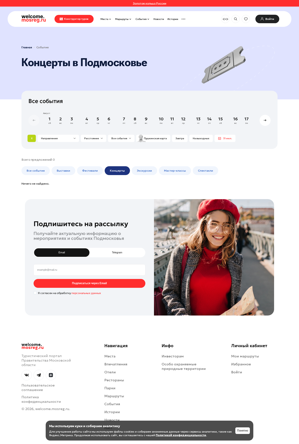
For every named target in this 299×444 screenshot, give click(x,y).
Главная (26, 47)
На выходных (201, 138)
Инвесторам (173, 356)
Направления (49, 138)
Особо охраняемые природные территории (184, 366)
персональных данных (86, 293)
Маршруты (122, 19)
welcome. (32, 346)
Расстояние (91, 138)
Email (61, 252)
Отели (110, 372)
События (141, 19)
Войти (236, 372)
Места (104, 19)
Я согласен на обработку (69, 293)
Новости (158, 19)
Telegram (117, 252)
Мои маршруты (245, 356)
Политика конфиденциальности (41, 399)
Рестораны (114, 380)
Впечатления (115, 364)
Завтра (179, 138)
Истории (172, 19)
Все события (119, 138)
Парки (109, 388)
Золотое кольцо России (149, 3)
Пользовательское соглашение (38, 387)
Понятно (242, 430)
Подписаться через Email (89, 283)
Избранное (241, 364)
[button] (265, 120)
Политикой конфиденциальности (181, 435)
